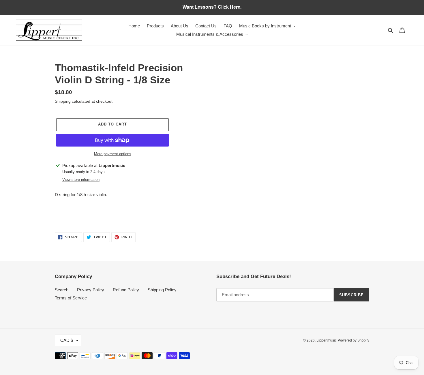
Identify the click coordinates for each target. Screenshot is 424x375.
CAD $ (66, 340)
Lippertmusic (326, 340)
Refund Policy (126, 289)
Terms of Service (71, 297)
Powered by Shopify (353, 340)
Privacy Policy (90, 289)
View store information (81, 179)
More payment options (112, 154)
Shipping (63, 101)
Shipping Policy (162, 289)
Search (61, 289)
